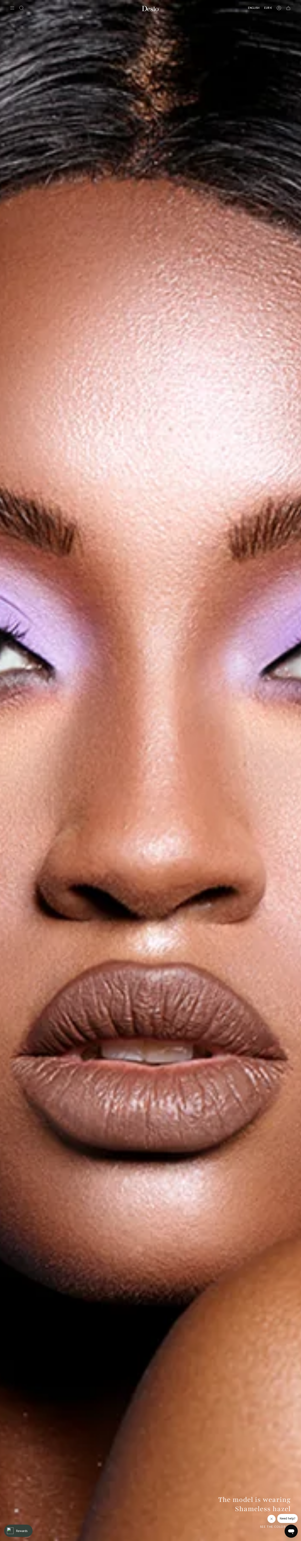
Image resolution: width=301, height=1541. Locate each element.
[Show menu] (12, 8)
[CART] (288, 8)
